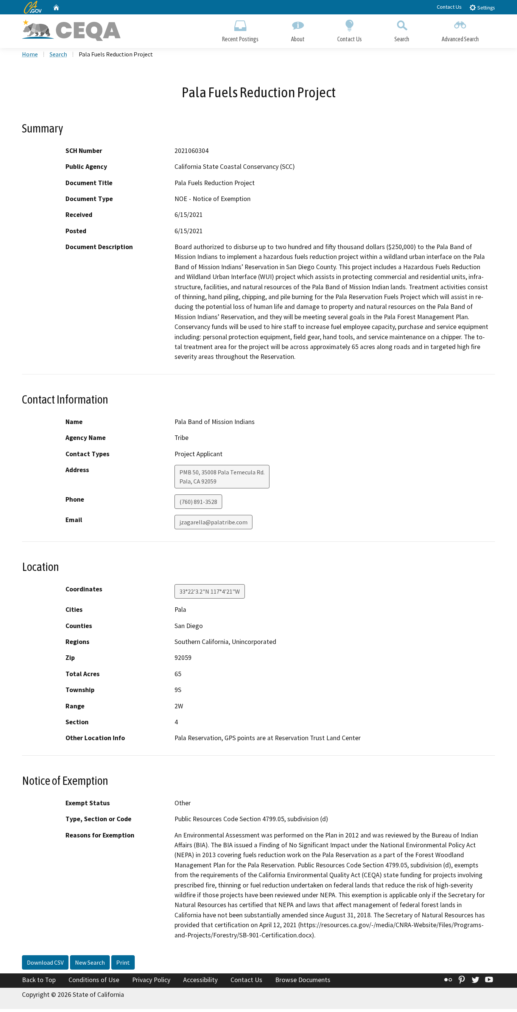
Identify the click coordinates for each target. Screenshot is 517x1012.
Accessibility (200, 980)
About (298, 39)
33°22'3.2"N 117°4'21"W (209, 591)
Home (30, 54)
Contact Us (449, 6)
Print (123, 962)
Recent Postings (240, 39)
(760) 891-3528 (198, 501)
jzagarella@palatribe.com (213, 522)
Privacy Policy (151, 980)
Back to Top (39, 980)
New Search (90, 962)
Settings (485, 8)
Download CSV (45, 962)
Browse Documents (302, 980)
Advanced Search (460, 39)
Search (401, 39)
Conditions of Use (94, 980)
